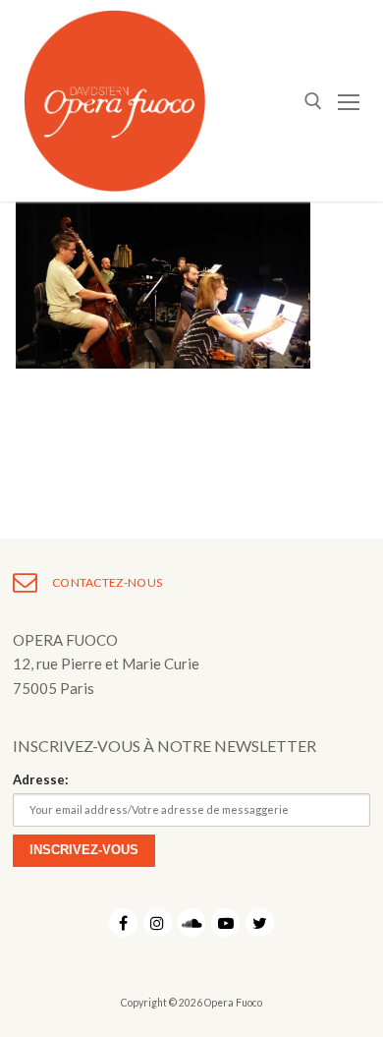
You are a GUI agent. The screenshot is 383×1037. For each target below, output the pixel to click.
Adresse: (40, 779)
